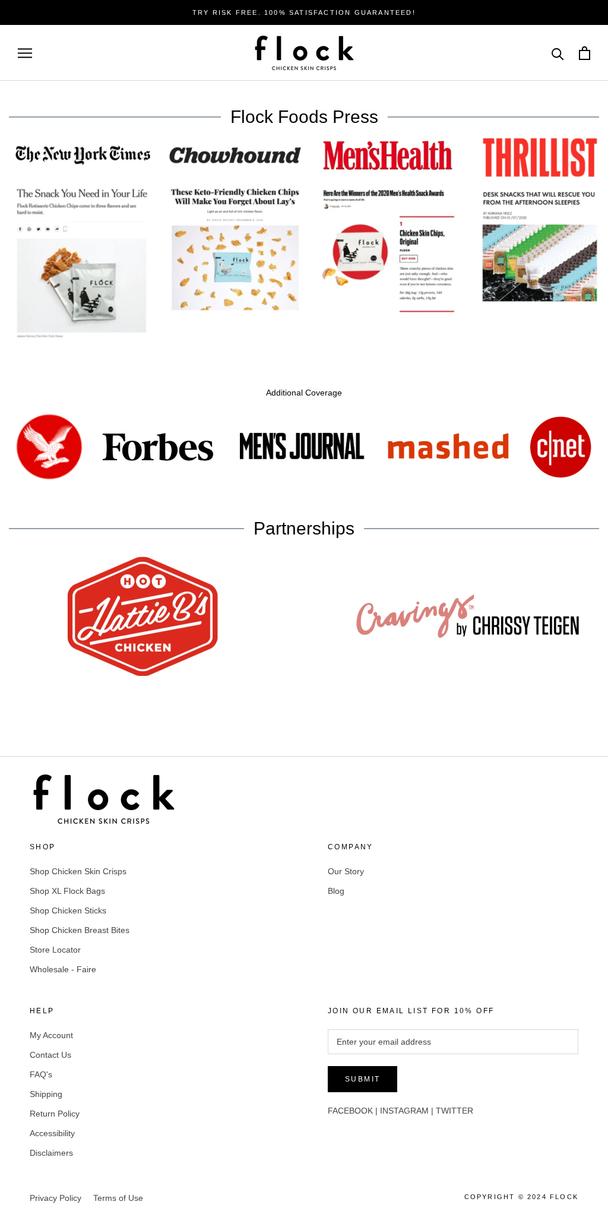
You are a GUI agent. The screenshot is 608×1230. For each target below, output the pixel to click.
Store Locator (55, 949)
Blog (336, 891)
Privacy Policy (55, 1198)
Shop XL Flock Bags (67, 891)
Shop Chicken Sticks (68, 910)
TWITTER (454, 1110)
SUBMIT (362, 1079)
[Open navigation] (25, 53)
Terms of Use (118, 1198)
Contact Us (50, 1055)
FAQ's (41, 1074)
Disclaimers (51, 1153)
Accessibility (52, 1133)
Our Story (346, 871)
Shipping (46, 1094)
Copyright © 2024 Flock (521, 1196)
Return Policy (55, 1113)
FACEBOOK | (354, 1110)
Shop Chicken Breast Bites (79, 930)
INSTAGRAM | (408, 1110)
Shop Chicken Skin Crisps (78, 871)
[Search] (558, 53)
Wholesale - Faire (63, 969)
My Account (51, 1035)
